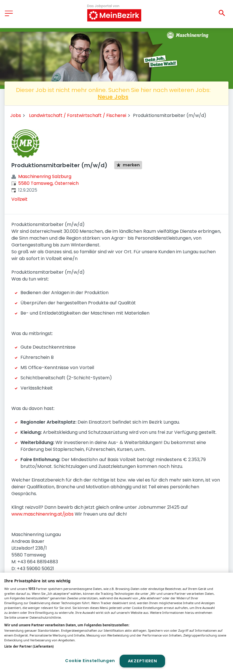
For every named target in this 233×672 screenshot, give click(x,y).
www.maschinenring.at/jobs (42, 514)
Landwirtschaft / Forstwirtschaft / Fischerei (77, 115)
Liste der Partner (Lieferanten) (29, 646)
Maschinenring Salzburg (44, 176)
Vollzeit (19, 199)
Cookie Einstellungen (90, 660)
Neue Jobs (113, 97)
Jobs (15, 115)
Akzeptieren (142, 661)
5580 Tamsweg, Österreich (48, 183)
